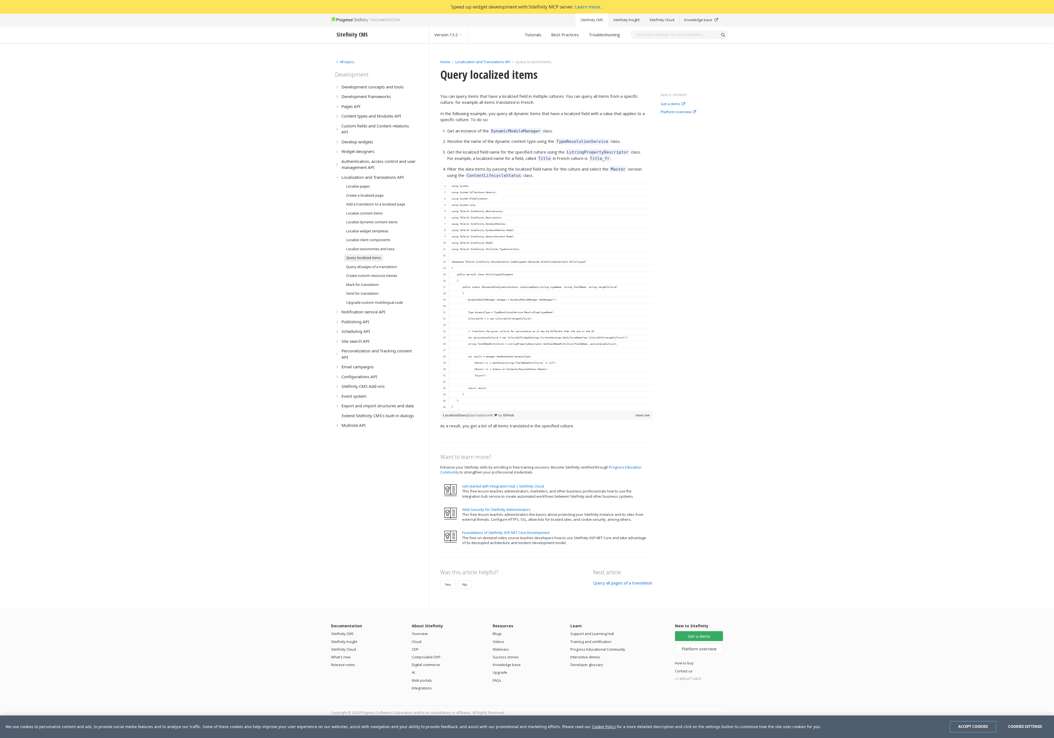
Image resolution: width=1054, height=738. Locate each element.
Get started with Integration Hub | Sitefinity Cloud (503, 486)
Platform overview (676, 112)
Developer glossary (586, 664)
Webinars (501, 649)
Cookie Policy (604, 726)
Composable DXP (426, 657)
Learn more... (589, 7)
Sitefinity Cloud (661, 19)
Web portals (422, 680)
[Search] (723, 34)
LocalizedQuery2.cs (459, 415)
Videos (498, 641)
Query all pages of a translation (622, 583)
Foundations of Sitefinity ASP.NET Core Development (506, 532)
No (464, 584)
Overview (420, 633)
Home (445, 61)
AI (413, 672)
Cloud (416, 641)
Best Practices (565, 34)
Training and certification (591, 641)
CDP (415, 649)
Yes (448, 584)
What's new (341, 657)
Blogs (497, 633)
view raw (642, 415)
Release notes (343, 664)
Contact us (684, 671)
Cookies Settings (1025, 726)
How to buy (684, 663)
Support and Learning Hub (592, 633)
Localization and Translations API (482, 61)
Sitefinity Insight (626, 19)
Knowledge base (698, 19)
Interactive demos (585, 657)
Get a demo (670, 104)
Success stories (506, 657)
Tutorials (533, 34)
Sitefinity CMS (592, 19)
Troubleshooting (604, 34)
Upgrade (500, 672)
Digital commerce (426, 664)
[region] (546, 296)
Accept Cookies (973, 726)
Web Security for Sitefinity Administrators (496, 509)
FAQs (497, 680)
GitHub (508, 415)
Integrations (422, 688)
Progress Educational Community (597, 649)
